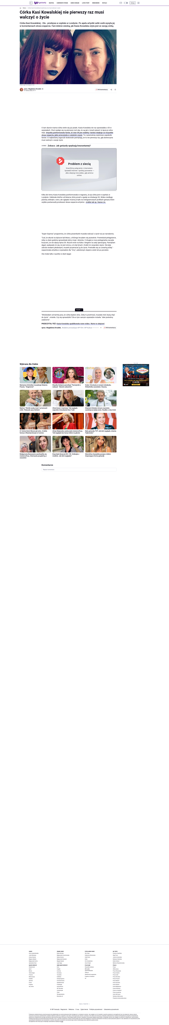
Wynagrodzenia (60, 994)
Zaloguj (133, 3)
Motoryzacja (32, 976)
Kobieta (31, 978)
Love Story (85, 3)
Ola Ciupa (87, 953)
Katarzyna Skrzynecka (90, 955)
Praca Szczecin (116, 982)
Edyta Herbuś (116, 961)
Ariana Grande (32, 957)
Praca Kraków (116, 973)
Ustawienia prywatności (111, 1009)
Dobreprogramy (60, 978)
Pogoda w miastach (89, 976)
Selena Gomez (60, 957)
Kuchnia (59, 971)
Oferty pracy (116, 969)
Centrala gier (60, 990)
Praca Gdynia (116, 984)
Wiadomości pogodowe (90, 974)
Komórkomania (60, 980)
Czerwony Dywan (62, 3)
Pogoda (31, 984)
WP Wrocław (60, 988)
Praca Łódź (115, 974)
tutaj (62, 1021)
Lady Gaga (59, 963)
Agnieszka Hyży (32, 963)
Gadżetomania (60, 982)
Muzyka (51, 3)
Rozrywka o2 (60, 996)
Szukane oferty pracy (118, 996)
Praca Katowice (116, 988)
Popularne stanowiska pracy (119, 998)
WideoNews (95, 3)
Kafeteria (59, 976)
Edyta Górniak (60, 953)
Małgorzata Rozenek (62, 959)
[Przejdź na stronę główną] (31, 4)
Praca (30, 982)
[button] (126, 3)
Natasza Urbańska (117, 959)
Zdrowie (31, 980)
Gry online (31, 986)
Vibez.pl (87, 972)
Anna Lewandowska (33, 953)
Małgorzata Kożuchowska (63, 955)
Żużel (58, 992)
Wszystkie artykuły (89, 967)
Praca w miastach (117, 990)
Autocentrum (60, 986)
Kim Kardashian (89, 961)
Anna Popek (88, 963)
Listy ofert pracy (116, 994)
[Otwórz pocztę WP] (120, 3)
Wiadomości (32, 967)
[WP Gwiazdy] (41, 3)
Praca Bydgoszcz (117, 986)
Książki (58, 969)
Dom (58, 967)
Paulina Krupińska (117, 953)
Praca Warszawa (117, 971)
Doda (86, 959)
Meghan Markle (32, 959)
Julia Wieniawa (32, 955)
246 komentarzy (102, 89)
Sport (30, 969)
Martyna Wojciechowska (118, 963)
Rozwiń (78, 309)
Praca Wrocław (116, 976)
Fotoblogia (59, 984)
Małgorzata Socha (33, 961)
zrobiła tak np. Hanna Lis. (96, 202)
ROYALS (104, 3)
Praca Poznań (116, 978)
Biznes (30, 971)
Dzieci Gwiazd (75, 3)
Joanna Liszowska (117, 957)
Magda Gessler (60, 961)
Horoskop (59, 973)
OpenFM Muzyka (89, 970)
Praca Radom (116, 980)
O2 (85, 978)
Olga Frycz (115, 955)
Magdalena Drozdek (34, 89)
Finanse (31, 974)
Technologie (32, 973)
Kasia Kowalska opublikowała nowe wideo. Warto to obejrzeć (80, 324)
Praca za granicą (117, 992)
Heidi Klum (87, 957)
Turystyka (59, 974)
